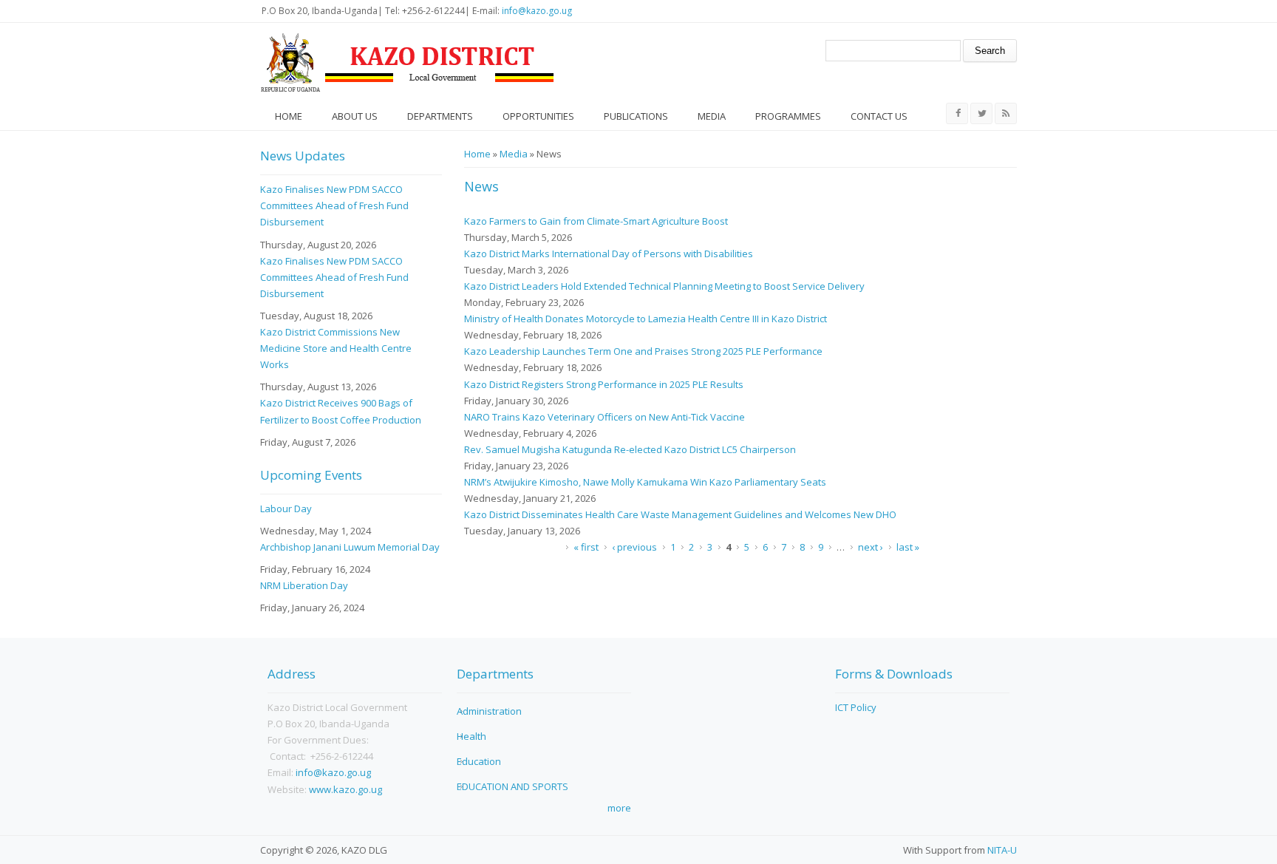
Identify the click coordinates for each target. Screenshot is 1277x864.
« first (586, 547)
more (619, 807)
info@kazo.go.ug (537, 10)
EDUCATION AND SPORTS (512, 786)
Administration (489, 711)
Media (712, 116)
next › (870, 547)
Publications (636, 116)
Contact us (879, 116)
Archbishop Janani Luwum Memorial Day (350, 547)
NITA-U (1002, 850)
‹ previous (634, 547)
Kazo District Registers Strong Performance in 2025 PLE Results (603, 384)
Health (471, 736)
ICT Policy (855, 707)
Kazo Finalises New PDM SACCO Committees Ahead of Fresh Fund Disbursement (334, 205)
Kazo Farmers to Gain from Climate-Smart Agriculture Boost (596, 221)
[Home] (408, 62)
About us (355, 116)
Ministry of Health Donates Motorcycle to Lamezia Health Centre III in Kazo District (645, 318)
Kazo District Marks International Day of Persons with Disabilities (608, 253)
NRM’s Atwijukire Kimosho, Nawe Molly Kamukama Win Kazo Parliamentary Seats (645, 482)
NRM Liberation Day (304, 585)
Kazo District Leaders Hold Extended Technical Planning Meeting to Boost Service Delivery (664, 286)
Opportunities (538, 116)
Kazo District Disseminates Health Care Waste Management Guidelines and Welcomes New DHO (680, 514)
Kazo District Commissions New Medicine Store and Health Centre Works (336, 348)
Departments (440, 116)
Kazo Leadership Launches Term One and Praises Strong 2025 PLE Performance (643, 351)
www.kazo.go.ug (345, 789)
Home (288, 116)
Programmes (788, 116)
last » (907, 547)
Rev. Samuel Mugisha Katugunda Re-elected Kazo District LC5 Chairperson (630, 449)
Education (479, 761)
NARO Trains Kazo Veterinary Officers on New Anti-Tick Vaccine (604, 417)
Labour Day (286, 508)
